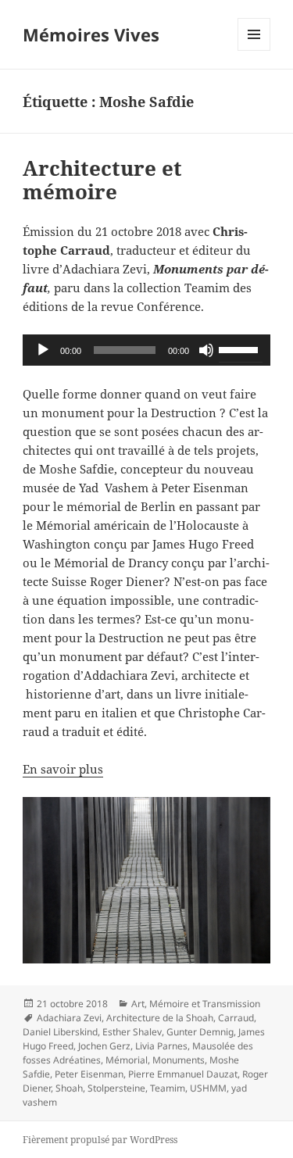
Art (138, 1003)
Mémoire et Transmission (204, 1003)
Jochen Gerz (104, 1046)
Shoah (69, 1088)
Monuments (178, 1060)
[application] (146, 350)
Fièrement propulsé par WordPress (100, 1139)
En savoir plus (63, 769)
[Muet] (206, 350)
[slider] (241, 348)
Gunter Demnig (200, 1031)
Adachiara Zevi (69, 1017)
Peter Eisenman (89, 1074)
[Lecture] (43, 350)
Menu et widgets (254, 50)
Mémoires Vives (91, 34)
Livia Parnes (161, 1046)
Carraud (236, 1017)
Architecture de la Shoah (159, 1017)
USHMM (208, 1088)
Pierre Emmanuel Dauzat (183, 1074)
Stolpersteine (116, 1088)
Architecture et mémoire (102, 180)
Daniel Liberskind (60, 1031)
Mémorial (126, 1060)
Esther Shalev (132, 1031)
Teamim (167, 1088)
